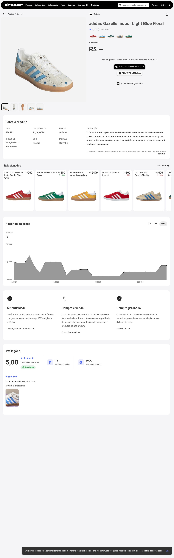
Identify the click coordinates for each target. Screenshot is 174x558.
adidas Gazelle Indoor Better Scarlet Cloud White (14, 175)
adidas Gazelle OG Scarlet (110, 173)
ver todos (164, 165)
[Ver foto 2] (14, 107)
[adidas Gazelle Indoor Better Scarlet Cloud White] (93, 36)
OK (167, 551)
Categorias (40, 5)
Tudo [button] (163, 224)
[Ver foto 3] (22, 107)
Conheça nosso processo (20, 328)
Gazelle (20, 14)
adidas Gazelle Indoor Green (47, 173)
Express (83, 5)
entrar (166, 5)
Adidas (11, 14)
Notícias (95, 5)
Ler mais (161, 154)
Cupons (71, 5)
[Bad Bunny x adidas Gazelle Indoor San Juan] (102, 36)
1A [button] (156, 224)
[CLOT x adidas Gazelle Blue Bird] (120, 36)
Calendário (53, 5)
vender (155, 5)
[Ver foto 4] (31, 107)
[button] (94, 29)
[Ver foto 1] (5, 107)
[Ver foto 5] (40, 107)
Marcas (28, 5)
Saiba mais (123, 328)
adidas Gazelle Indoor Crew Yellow (78, 173)
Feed (63, 5)
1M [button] (150, 224)
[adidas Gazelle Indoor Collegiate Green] (111, 36)
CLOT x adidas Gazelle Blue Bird (142, 173)
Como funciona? (71, 332)
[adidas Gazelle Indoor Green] (128, 36)
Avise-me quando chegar (129, 67)
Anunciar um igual (129, 73)
